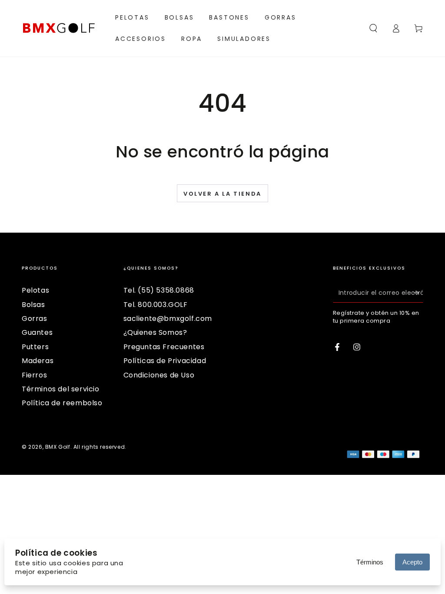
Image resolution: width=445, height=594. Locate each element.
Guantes (37, 332)
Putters (35, 347)
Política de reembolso (62, 403)
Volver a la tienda (222, 194)
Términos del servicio (61, 389)
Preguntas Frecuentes (164, 347)
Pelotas (35, 290)
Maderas (37, 361)
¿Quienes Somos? (155, 332)
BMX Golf (57, 447)
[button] (373, 28)
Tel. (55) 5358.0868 (158, 290)
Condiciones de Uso (159, 375)
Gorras (34, 319)
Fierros (34, 375)
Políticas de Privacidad (164, 361)
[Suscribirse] (418, 292)
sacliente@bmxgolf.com (168, 319)
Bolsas (33, 305)
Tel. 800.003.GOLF (155, 305)
